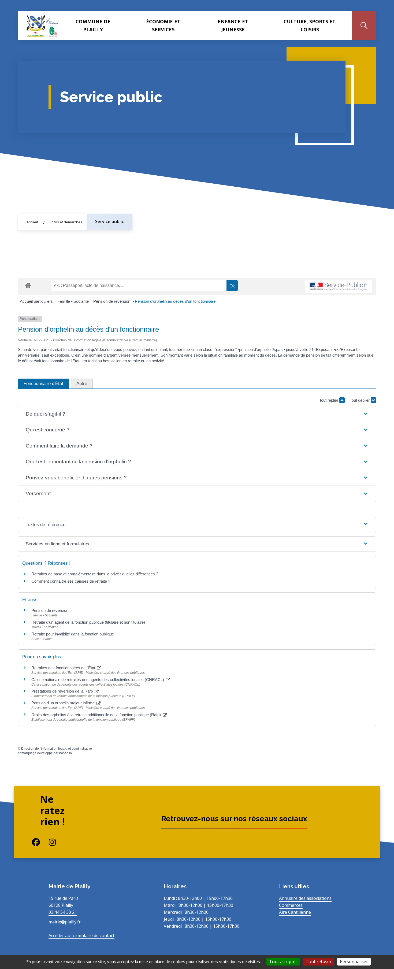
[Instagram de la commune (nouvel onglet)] (48, 842)
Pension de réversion (111, 301)
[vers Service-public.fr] (338, 286)
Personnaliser (354, 961)
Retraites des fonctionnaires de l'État (63, 667)
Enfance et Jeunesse (233, 25)
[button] (197, 414)
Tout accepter (283, 961)
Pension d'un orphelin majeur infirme (63, 703)
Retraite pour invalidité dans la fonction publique (72, 634)
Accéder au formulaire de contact (81, 935)
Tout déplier (360, 400)
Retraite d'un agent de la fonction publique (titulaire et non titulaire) (88, 622)
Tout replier (329, 400)
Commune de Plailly (93, 25)
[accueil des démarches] (28, 284)
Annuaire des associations (305, 898)
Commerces (291, 905)
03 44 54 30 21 (63, 912)
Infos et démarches (66, 222)
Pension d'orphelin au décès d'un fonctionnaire (175, 301)
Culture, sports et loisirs (310, 25)
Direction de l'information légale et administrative (56, 748)
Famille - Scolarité (73, 301)
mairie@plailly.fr (65, 922)
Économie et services (163, 25)
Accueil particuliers (36, 301)
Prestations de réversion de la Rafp (62, 691)
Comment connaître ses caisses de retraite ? (70, 581)
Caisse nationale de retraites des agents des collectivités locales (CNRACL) (98, 679)
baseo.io (65, 753)
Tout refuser (319, 961)
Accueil (32, 222)
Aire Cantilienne (295, 912)
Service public (109, 221)
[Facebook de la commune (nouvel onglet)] (31, 842)
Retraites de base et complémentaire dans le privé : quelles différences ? (94, 574)
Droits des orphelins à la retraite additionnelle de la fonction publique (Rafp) (96, 714)
